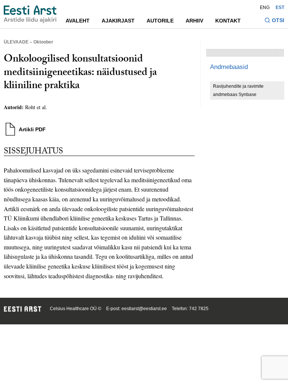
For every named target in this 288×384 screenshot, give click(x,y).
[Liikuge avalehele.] (30, 14)
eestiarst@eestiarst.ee (144, 308)
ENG (265, 7)
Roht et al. (36, 107)
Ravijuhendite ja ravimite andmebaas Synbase (238, 90)
